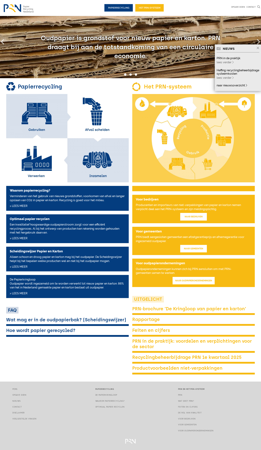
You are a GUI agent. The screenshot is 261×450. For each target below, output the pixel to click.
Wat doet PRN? (186, 401)
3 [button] (136, 74)
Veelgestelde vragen (24, 419)
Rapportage (146, 319)
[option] (130, 47)
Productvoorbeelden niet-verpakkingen (177, 368)
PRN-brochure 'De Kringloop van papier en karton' (189, 308)
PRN (180, 395)
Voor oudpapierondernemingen (195, 431)
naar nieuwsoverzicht (231, 85)
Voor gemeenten (187, 425)
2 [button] (130, 74)
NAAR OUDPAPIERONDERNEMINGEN (193, 280)
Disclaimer (18, 413)
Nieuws (16, 401)
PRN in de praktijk (228, 58)
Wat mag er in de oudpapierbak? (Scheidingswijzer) (66, 319)
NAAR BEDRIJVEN (194, 216)
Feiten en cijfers (151, 330)
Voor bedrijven (187, 419)
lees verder (224, 62)
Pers (14, 389)
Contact (251, 7)
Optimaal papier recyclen (110, 407)
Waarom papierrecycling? (110, 401)
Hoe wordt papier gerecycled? (40, 330)
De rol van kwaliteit (190, 413)
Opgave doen (238, 7)
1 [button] (125, 74)
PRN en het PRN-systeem (191, 389)
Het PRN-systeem (149, 7)
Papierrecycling (118, 7)
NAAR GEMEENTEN (193, 248)
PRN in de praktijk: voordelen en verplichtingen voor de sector (192, 343)
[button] (4, 41)
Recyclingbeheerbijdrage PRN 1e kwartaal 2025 (187, 357)
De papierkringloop (106, 395)
